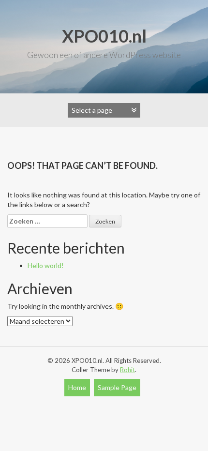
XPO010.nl (104, 35)
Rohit (127, 370)
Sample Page (117, 387)
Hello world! (46, 265)
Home (77, 387)
